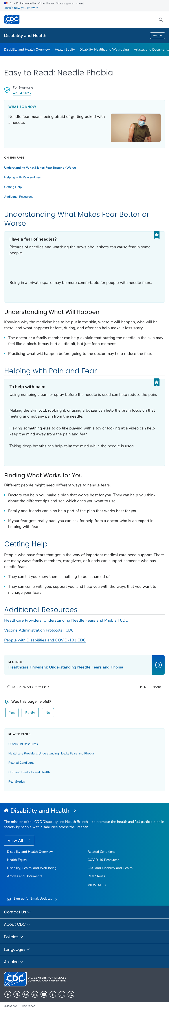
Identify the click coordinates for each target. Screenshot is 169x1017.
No (48, 712)
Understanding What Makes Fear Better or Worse (40, 168)
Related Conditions (21, 763)
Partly (30, 712)
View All (16, 840)
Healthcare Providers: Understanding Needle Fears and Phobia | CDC (66, 620)
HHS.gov (10, 1006)
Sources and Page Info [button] (30, 687)
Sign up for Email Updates (32, 898)
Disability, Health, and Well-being (104, 49)
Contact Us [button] (15, 912)
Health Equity (65, 49)
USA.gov (28, 1006)
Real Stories (16, 782)
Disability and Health (25, 35)
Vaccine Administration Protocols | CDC (39, 630)
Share (157, 687)
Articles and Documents (151, 49)
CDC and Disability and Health (29, 772)
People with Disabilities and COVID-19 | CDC (45, 640)
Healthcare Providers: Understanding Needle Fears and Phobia (51, 753)
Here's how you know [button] (20, 8)
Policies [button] (12, 937)
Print (144, 687)
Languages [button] (15, 949)
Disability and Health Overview (27, 49)
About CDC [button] (15, 924)
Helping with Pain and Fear (23, 177)
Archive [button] (12, 961)
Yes (12, 712)
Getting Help (13, 187)
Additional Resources (18, 197)
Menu (156, 35)
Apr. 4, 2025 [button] (22, 93)
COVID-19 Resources (23, 744)
